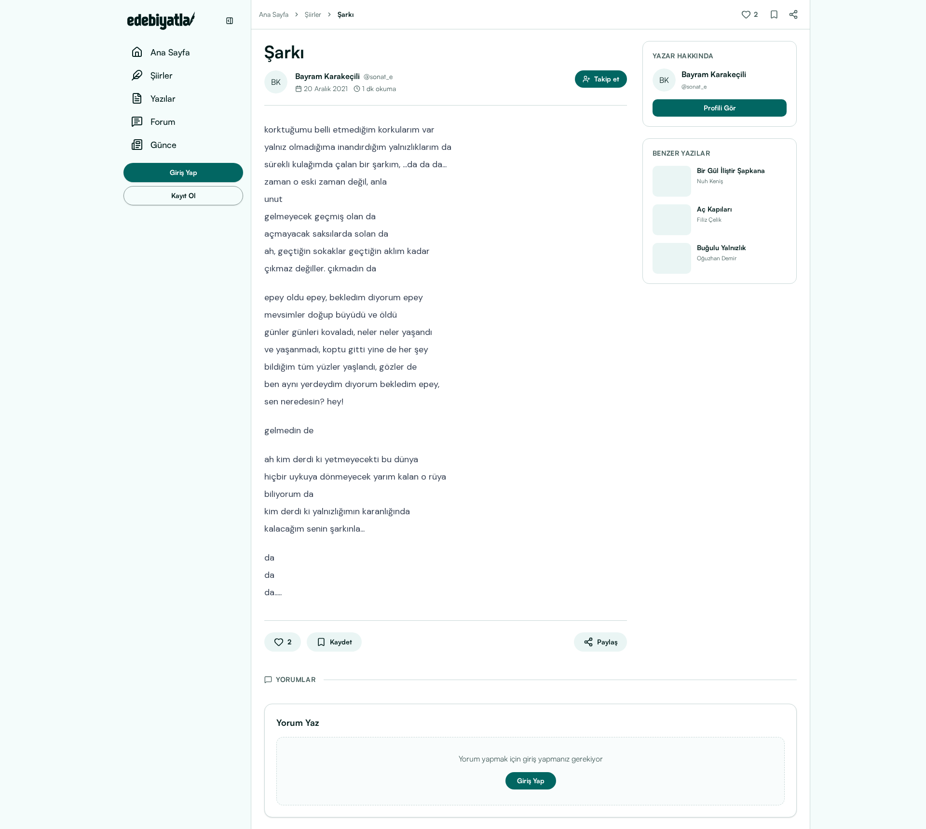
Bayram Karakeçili (327, 76)
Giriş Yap (183, 172)
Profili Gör (720, 108)
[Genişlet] (251, 414)
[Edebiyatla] (173, 21)
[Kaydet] (774, 14)
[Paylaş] (793, 14)
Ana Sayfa (273, 14)
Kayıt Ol (183, 195)
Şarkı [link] (346, 14)
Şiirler (313, 14)
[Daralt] (229, 20)
